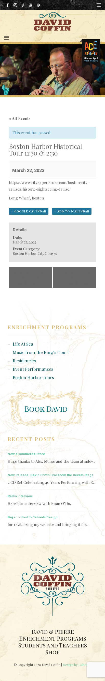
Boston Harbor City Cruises (35, 253)
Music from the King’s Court (41, 352)
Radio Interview (20, 496)
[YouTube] (30, 5)
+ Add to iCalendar (71, 211)
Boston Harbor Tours (33, 377)
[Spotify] (38, 5)
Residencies (24, 360)
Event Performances (33, 369)
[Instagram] (15, 5)
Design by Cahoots (77, 664)
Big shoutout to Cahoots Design (33, 517)
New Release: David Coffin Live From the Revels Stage (51, 475)
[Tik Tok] (23, 5)
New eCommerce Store (26, 454)
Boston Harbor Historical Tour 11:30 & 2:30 (29, 277)
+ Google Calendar (28, 211)
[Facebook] (7, 5)
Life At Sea (23, 344)
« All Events (20, 118)
